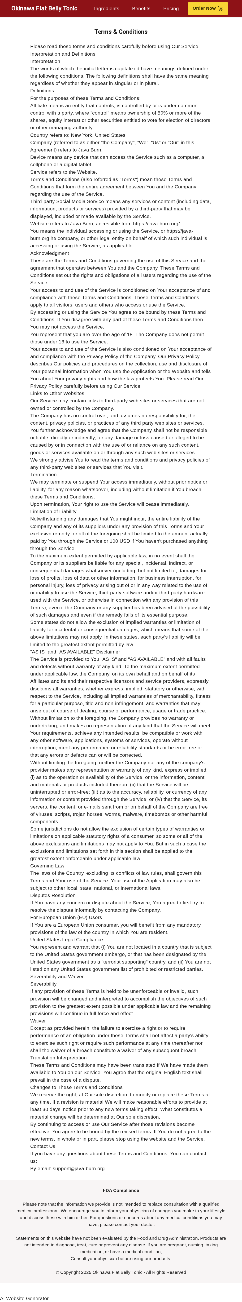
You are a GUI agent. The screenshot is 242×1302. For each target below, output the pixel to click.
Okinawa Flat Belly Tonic (44, 8)
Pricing (171, 8)
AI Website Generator (24, 1298)
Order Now (204, 8)
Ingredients (106, 8)
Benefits (141, 8)
